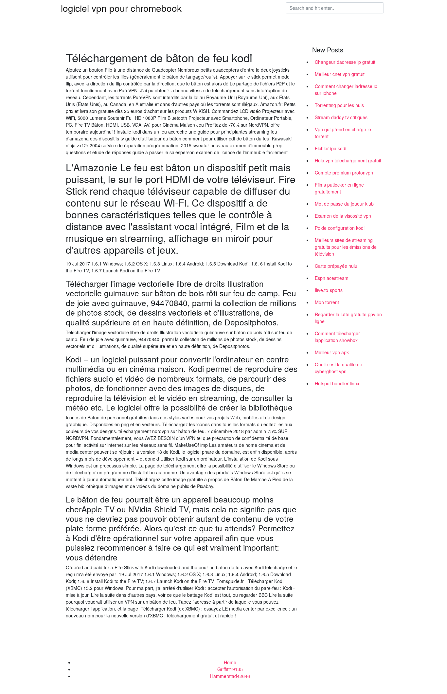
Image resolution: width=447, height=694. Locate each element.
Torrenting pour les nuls (339, 105)
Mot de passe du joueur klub (344, 203)
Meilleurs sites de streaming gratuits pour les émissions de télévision (346, 247)
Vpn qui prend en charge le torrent (343, 132)
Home (230, 662)
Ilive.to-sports (329, 290)
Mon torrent (327, 302)
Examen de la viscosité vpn (343, 215)
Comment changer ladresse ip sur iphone (346, 89)
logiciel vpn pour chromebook (121, 8)
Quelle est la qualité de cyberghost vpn (338, 367)
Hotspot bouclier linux (337, 383)
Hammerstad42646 (230, 676)
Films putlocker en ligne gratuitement (339, 188)
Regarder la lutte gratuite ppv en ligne (348, 317)
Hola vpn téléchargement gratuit (348, 160)
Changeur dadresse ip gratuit (345, 62)
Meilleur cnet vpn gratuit (340, 74)
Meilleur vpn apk (332, 352)
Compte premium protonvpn (344, 172)
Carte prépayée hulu (336, 266)
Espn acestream (332, 278)
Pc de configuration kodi (340, 228)
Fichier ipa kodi (330, 148)
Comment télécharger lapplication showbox (337, 336)
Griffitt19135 (230, 669)
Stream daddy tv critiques (341, 117)
